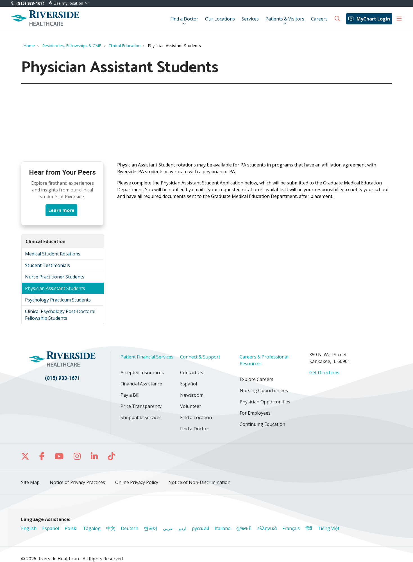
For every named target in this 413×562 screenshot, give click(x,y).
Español (188, 384)
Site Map (30, 482)
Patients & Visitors (285, 19)
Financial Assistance (141, 384)
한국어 (150, 528)
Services (250, 19)
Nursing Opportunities (264, 390)
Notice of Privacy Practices (77, 482)
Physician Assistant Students (55, 288)
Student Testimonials (47, 265)
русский (200, 528)
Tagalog (92, 528)
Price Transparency (141, 406)
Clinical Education (45, 241)
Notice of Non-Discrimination (199, 482)
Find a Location (196, 417)
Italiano (223, 528)
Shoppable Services (141, 417)
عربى (168, 528)
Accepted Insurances (142, 372)
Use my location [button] (68, 3)
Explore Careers (256, 379)
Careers (319, 19)
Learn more (61, 210)
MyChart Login (373, 19)
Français (291, 528)
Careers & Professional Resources (264, 360)
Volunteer (190, 406)
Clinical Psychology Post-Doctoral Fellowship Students (60, 314)
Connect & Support (200, 357)
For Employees (255, 413)
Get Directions (324, 372)
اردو (182, 528)
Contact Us (191, 372)
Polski (71, 528)
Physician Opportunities (265, 402)
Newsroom (191, 395)
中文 (110, 528)
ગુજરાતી (244, 528)
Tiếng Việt (328, 528)
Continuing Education (262, 424)
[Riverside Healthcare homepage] (45, 19)
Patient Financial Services (147, 357)
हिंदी (308, 528)
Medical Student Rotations (52, 254)
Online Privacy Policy (136, 482)
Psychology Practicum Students (58, 300)
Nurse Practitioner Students (54, 277)
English (29, 528)
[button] (399, 19)
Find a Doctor (184, 19)
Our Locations (220, 19)
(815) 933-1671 (30, 3)
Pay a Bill (130, 395)
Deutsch (129, 528)
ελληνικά (267, 528)
